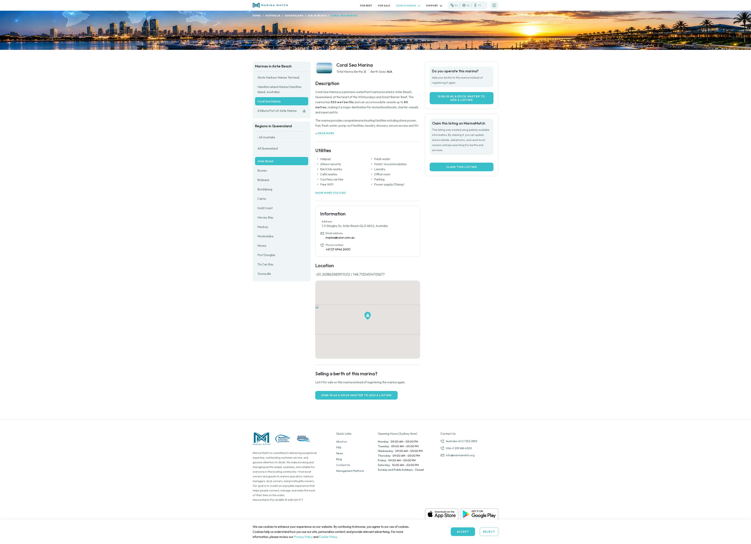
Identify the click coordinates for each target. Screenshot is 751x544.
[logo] (271, 5)
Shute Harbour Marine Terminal (278, 77)
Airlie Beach (317, 15)
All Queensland (267, 148)
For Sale (384, 5)
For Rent (366, 5)
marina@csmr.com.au (340, 237)
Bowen (262, 170)
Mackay (262, 227)
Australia (273, 15)
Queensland (294, 15)
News (339, 453)
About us (341, 441)
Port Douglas (266, 255)
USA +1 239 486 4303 (459, 448)
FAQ (338, 447)
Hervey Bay (265, 217)
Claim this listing (461, 167)
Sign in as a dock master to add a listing (356, 395)
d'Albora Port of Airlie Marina (276, 111)
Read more (326, 133)
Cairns (261, 199)
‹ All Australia (266, 137)
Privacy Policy (303, 537)
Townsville (264, 274)
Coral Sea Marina (268, 101)
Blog (339, 459)
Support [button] (432, 5)
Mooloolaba (265, 236)
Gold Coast (265, 208)
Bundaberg (264, 189)
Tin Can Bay (265, 264)
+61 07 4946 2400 (338, 249)
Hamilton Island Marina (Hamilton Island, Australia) (279, 89)
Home (257, 15)
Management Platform (350, 471)
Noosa (261, 245)
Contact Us (343, 465)
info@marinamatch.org (460, 455)
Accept (463, 531)
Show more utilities (330, 192)
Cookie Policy (328, 537)
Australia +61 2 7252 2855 (461, 441)
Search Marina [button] (406, 5)
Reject (489, 531)
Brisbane (263, 180)
